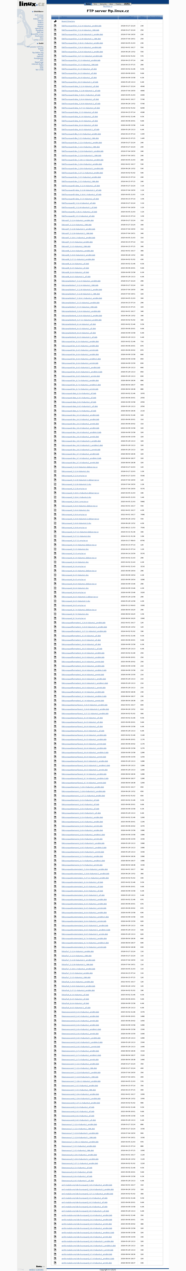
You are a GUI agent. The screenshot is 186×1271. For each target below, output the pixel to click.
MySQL (40, 54)
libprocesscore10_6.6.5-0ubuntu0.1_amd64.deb (81, 1038)
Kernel (40, 49)
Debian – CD (38, 19)
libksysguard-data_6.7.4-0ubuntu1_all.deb (79, 411)
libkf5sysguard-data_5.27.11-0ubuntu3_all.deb (81, 108)
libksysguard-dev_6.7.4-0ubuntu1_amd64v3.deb (81, 458)
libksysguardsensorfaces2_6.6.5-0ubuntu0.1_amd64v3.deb (86, 765)
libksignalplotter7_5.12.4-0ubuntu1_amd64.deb (81, 281)
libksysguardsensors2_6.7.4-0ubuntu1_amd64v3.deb (83, 861)
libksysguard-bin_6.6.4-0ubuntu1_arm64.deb (80, 363)
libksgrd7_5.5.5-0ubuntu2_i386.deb (76, 246)
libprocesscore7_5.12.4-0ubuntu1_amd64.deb (80, 1064)
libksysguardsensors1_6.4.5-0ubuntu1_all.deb (80, 804)
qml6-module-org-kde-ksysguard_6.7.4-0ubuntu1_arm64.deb (87, 1263)
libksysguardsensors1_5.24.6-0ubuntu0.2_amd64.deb (83, 791)
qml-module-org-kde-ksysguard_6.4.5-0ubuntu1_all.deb (84, 1202)
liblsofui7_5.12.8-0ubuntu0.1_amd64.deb (78, 960)
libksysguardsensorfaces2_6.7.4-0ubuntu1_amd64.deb (84, 774)
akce (111, 4)
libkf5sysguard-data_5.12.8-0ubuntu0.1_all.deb (81, 91)
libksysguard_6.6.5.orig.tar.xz (74, 605)
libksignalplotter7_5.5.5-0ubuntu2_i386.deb (79, 307)
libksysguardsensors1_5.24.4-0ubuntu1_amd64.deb (83, 787)
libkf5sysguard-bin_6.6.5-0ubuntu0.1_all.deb (80, 82)
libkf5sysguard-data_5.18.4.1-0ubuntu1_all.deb (81, 95)
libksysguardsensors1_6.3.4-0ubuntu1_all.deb (80, 800)
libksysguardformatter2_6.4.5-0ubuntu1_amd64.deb (83, 657)
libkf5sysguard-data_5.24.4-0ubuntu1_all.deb (80, 99)
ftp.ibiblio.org (37, 53)
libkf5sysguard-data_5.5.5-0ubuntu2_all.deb (80, 112)
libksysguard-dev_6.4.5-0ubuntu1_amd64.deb (80, 419)
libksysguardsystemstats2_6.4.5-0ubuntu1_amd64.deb (84, 904)
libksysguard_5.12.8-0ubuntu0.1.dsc (76, 484)
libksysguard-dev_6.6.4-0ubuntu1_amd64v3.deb (81, 432)
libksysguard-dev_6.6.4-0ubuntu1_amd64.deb (80, 428)
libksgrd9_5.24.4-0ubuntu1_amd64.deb (78, 251)
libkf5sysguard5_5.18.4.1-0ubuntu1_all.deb (79, 212)
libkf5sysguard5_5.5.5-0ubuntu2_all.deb (78, 216)
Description (155, 17)
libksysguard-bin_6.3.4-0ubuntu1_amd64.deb (80, 341)
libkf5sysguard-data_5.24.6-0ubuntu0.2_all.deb (81, 104)
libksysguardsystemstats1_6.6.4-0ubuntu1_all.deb (82, 891)
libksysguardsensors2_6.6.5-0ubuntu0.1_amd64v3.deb (84, 848)
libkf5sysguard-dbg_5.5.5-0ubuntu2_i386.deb (80, 138)
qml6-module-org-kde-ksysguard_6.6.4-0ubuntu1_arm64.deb (87, 1237)
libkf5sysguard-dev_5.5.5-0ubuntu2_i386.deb (80, 181)
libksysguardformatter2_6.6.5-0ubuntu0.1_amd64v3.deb (85, 683)
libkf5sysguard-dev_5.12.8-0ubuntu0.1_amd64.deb (82, 151)
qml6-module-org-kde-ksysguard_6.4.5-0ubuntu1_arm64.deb (87, 1224)
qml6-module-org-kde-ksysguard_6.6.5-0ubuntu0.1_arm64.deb (87, 1250)
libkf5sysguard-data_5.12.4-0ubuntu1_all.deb (80, 86)
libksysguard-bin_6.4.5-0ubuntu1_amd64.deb (80, 346)
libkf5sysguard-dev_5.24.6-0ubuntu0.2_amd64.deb (82, 168)
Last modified (127, 17)
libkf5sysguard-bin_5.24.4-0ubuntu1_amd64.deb (81, 47)
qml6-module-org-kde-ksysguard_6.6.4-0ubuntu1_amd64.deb (87, 1228)
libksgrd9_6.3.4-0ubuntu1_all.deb (75, 264)
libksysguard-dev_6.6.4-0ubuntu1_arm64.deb (80, 437)
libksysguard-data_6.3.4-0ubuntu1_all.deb (79, 393)
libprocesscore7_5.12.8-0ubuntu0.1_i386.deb (80, 1077)
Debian (40, 21)
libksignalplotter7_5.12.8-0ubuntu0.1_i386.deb (81, 294)
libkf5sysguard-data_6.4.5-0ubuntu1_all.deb (80, 121)
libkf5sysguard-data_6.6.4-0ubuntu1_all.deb (80, 125)
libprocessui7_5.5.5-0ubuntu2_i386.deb (78, 1150)
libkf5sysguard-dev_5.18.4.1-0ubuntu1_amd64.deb (82, 160)
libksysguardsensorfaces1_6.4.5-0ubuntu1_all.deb (82, 722)
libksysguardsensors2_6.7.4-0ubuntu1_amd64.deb (82, 856)
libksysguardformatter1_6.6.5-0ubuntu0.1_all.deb (82, 649)
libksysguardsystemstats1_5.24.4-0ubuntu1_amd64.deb (85, 869)
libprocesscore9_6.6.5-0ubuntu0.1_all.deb (79, 1120)
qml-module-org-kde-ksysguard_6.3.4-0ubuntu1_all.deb (84, 1198)
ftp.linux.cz (107, 6)
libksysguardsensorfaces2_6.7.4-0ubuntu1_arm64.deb (84, 783)
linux (88, 4)
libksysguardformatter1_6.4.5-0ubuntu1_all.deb (81, 640)
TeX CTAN (39, 70)
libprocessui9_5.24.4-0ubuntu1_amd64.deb (79, 1155)
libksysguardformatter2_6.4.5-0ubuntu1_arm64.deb (83, 662)
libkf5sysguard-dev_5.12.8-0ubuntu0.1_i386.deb (81, 156)
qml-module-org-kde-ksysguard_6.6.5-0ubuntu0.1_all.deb (85, 1211)
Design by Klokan (21, 1269)
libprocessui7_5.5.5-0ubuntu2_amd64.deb (79, 1146)
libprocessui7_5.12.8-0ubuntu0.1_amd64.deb (80, 1133)
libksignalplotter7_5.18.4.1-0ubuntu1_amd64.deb (82, 298)
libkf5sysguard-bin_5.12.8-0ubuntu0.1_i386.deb (81, 39)
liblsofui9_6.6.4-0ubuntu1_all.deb (75, 1003)
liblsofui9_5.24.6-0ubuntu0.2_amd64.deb (78, 986)
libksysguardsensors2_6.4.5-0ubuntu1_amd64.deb (82, 822)
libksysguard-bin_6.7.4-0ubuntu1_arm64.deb (80, 389)
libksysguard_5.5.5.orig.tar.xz (74, 553)
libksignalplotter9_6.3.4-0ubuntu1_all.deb (79, 324)
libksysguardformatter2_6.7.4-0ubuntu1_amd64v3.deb (84, 696)
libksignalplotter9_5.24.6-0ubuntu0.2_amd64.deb (82, 316)
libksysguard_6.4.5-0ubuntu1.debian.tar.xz (79, 571)
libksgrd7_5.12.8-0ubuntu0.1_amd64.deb (78, 229)
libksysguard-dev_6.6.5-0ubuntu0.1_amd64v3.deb (82, 445)
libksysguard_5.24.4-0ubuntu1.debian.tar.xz (80, 506)
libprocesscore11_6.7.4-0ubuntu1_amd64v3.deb (81, 1055)
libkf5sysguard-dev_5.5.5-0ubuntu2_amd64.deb (81, 177)
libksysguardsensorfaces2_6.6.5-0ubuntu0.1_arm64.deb (85, 770)
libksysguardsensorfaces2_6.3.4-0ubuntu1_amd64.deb (84, 735)
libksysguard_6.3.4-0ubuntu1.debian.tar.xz (79, 558)
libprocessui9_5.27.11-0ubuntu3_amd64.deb (80, 1163)
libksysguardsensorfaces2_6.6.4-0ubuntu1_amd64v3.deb (85, 752)
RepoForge (39, 62)
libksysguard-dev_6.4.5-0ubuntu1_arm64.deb (80, 424)
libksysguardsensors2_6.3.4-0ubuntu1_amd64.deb (82, 817)
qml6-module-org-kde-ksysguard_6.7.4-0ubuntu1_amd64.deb (87, 1254)
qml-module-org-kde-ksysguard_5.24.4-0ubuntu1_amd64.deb (87, 1185)
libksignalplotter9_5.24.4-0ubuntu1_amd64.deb (81, 311)
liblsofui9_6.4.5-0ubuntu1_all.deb (75, 999)
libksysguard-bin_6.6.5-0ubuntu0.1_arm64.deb (81, 376)
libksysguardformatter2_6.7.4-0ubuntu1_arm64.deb (83, 701)
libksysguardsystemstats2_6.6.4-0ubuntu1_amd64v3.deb (85, 917)
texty (95, 4)
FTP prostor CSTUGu (35, 47)
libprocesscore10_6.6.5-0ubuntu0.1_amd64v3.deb (82, 1042)
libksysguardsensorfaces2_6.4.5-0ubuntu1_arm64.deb (84, 744)
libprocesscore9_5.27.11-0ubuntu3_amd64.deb (81, 1103)
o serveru (39, 1269)
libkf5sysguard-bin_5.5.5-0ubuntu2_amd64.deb (81, 60)
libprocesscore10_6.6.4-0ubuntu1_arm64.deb (80, 1034)
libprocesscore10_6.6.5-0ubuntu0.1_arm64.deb (81, 1047)
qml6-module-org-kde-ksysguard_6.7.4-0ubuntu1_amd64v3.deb (88, 1259)
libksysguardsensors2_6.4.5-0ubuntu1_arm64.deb (82, 826)
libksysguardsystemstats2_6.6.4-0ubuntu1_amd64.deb (84, 913)
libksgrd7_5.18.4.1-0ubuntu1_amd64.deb (78, 238)
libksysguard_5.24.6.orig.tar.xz (74, 528)
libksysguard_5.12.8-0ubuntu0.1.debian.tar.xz (80, 480)
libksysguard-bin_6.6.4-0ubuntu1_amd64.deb (80, 354)
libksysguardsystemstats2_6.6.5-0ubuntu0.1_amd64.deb (85, 925)
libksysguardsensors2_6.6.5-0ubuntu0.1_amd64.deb (83, 843)
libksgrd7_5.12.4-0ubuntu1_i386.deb (76, 225)
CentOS (40, 17)
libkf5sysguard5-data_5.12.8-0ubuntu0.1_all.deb (81, 190)
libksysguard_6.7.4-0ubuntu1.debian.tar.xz (79, 610)
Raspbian (39, 30)
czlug (127, 4)
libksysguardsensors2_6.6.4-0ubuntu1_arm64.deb (82, 839)
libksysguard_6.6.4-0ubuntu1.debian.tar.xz (79, 584)
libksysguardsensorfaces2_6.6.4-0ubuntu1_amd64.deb (84, 748)
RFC (41, 60)
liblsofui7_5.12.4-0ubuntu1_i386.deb (76, 956)
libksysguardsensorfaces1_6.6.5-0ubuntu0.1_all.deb (83, 731)
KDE (41, 68)
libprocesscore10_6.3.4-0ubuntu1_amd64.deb (80, 1012)
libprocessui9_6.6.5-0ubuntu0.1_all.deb (78, 1181)
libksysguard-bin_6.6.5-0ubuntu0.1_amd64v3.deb (82, 372)
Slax (41, 38)
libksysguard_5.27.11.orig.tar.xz (75, 541)
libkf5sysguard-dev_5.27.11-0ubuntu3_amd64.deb (82, 173)
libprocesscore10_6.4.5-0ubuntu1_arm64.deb (80, 1021)
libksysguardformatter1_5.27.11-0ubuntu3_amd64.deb (84, 631)
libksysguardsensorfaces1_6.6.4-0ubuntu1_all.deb (82, 726)
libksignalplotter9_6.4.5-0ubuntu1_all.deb (79, 329)
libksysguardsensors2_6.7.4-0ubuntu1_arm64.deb (82, 865)
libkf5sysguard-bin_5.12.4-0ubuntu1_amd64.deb (81, 26)
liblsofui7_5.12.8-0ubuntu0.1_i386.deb (77, 964)
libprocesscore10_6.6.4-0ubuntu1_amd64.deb (80, 1025)
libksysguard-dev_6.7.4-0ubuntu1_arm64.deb (80, 463)
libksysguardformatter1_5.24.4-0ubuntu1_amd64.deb (83, 623)
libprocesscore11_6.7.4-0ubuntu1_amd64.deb (80, 1051)
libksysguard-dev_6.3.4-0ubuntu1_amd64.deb (80, 415)
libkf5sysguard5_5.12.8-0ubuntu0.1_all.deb (79, 207)
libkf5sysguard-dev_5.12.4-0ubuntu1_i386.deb (81, 147)
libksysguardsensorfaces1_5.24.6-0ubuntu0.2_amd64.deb (85, 709)
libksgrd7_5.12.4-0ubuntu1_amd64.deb (78, 220)
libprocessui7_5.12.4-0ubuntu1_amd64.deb (79, 1124)
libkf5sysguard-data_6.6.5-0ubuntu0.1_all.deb (80, 129)
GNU (41, 66)
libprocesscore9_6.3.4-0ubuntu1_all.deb (78, 1107)
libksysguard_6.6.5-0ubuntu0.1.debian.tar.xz (80, 597)
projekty (118, 4)
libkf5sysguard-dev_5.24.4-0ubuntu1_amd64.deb (82, 164)
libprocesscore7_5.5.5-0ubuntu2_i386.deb (79, 1090)
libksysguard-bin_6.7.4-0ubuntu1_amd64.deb (80, 380)
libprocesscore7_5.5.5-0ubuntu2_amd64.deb (80, 1086)
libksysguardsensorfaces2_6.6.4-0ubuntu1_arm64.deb (84, 757)
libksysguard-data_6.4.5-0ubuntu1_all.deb (79, 398)
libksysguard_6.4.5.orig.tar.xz (74, 579)
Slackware (39, 36)
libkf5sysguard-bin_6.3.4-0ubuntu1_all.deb (79, 69)
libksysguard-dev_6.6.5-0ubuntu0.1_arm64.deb (81, 450)
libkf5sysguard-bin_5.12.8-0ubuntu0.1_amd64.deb (82, 34)
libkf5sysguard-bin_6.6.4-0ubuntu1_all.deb (79, 78)
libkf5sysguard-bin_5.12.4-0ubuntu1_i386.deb (80, 30)
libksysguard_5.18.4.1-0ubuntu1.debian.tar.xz (80, 493)
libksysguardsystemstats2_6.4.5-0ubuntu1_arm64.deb (84, 908)
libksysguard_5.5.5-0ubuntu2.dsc (75, 549)
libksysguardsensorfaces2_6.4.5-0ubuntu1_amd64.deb (84, 739)
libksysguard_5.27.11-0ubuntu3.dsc (76, 536)
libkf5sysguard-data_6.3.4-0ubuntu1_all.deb (80, 117)
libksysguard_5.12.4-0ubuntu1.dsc (76, 471)
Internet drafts (37, 64)
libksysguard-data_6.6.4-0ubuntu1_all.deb (79, 402)
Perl (41, 51)
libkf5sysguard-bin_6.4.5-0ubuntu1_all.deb (79, 73)
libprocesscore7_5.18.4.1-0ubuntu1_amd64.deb (81, 1081)
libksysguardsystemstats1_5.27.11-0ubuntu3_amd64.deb (85, 878)
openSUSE (39, 28)
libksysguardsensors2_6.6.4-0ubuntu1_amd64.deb (82, 830)
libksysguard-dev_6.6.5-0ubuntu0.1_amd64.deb (81, 441)
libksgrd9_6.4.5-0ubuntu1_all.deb (75, 268)
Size (142, 17)
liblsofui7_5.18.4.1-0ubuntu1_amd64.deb (78, 969)
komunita (103, 4)
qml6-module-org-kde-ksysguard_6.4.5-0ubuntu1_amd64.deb (87, 1220)
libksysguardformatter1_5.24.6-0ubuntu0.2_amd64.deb (84, 627)
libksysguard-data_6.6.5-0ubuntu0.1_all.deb (80, 406)
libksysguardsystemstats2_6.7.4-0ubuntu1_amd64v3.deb (85, 943)
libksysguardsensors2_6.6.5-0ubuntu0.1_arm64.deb (83, 852)
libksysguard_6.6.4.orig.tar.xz (74, 592)
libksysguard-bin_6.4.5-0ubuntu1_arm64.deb (80, 350)
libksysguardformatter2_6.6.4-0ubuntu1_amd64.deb (83, 666)
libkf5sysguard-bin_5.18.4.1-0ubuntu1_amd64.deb (82, 43)
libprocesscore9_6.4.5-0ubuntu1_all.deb (78, 1111)
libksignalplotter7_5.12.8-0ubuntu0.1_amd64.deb (82, 290)
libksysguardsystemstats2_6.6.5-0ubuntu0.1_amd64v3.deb (86, 930)
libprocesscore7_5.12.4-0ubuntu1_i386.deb (79, 1068)
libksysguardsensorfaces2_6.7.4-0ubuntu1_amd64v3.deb (85, 778)
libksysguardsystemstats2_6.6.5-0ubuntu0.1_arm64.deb (85, 934)
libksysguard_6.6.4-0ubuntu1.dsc (75, 588)
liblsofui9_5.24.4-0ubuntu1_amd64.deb (78, 982)
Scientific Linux (37, 34)
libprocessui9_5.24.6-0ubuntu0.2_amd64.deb (80, 1159)
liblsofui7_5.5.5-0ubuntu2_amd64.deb (77, 973)
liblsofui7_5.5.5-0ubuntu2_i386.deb (76, 977)
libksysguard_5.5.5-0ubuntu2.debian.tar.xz (79, 545)
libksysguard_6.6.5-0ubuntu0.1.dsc (76, 601)
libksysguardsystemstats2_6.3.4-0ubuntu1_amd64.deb (84, 899)
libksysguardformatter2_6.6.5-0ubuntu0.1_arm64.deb (84, 688)
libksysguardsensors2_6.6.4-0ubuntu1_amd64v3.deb (83, 835)
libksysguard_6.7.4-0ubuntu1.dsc (75, 614)
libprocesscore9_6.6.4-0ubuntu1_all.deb (78, 1116)
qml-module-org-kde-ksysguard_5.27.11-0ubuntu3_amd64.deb (87, 1194)
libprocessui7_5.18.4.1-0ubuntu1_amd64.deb (80, 1142)
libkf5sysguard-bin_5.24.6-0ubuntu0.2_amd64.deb (82, 52)
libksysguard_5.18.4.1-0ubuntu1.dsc (76, 497)
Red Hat (40, 32)
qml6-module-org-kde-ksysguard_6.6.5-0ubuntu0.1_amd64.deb (88, 1241)
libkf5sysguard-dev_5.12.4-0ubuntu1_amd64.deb (82, 143)
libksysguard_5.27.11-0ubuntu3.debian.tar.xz (80, 532)
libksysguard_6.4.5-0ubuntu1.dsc (75, 575)
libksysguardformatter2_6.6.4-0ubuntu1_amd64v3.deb (84, 670)
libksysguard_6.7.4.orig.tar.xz (74, 618)
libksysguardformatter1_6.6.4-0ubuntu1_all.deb (81, 644)
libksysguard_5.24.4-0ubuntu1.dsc (76, 510)
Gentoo (40, 25)
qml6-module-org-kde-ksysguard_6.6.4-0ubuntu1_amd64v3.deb (88, 1233)
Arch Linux (39, 15)
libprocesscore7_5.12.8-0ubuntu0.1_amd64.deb (81, 1072)
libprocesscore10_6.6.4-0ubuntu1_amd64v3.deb (81, 1029)
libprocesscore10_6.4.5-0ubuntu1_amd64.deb (80, 1016)
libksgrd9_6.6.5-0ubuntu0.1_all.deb (76, 277)
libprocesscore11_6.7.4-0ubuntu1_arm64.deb (80, 1060)
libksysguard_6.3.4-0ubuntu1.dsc (75, 562)
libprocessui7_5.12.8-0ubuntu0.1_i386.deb (79, 1137)
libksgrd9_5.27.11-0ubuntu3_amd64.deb (78, 259)
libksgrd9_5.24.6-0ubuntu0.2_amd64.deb (78, 255)
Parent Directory (68, 21)
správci (32, 1269)
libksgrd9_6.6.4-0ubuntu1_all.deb (75, 272)
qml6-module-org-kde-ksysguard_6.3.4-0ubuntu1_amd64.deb (87, 1215)
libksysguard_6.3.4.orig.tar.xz (74, 566)
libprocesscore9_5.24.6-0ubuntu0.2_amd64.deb (81, 1099)
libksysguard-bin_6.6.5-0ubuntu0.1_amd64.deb (81, 367)
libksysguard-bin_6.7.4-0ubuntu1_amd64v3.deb (81, 385)
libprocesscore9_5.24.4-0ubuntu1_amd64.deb (80, 1094)
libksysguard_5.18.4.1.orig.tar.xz (75, 502)
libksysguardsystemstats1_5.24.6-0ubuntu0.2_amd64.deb (85, 874)
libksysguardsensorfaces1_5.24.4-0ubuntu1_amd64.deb (84, 705)
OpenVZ (40, 56)
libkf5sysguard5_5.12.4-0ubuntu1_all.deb (79, 203)
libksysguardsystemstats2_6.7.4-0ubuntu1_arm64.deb (84, 947)
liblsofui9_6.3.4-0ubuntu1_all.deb (75, 995)
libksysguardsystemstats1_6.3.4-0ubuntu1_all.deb (82, 882)
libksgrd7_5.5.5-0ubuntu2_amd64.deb (77, 242)
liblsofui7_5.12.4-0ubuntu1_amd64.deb (78, 951)
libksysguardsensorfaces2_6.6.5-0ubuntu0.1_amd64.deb (85, 761)
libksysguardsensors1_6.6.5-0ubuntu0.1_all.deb (81, 813)
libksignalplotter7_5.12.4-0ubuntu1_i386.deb (80, 285)
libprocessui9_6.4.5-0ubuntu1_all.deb (77, 1172)
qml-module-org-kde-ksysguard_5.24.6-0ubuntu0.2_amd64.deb (88, 1189)
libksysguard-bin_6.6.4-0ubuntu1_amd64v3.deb (81, 359)
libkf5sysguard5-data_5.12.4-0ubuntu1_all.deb (81, 186)
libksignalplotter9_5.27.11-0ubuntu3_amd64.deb (81, 320)
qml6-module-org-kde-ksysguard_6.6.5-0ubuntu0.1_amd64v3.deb (89, 1246)
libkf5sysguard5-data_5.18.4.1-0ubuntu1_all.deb (81, 194)
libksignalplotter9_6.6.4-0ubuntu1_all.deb (79, 333)
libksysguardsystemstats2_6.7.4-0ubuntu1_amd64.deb (84, 938)
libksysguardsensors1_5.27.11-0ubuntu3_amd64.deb (83, 796)
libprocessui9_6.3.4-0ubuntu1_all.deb (77, 1168)
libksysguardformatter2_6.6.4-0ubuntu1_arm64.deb (83, 675)
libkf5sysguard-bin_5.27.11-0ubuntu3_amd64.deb (82, 56)
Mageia (40, 26)
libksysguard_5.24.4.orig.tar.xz (74, 514)
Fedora (40, 23)
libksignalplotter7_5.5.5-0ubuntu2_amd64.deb (80, 303)
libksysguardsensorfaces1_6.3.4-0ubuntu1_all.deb (82, 718)
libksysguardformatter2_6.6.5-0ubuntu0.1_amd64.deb (84, 679)
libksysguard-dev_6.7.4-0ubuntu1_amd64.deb (80, 454)
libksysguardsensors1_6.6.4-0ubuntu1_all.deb (80, 809)
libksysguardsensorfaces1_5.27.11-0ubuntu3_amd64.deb (85, 714)
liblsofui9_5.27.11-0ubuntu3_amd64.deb (78, 990)
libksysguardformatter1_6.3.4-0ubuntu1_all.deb (81, 636)
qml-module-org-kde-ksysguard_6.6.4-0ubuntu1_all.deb (84, 1207)
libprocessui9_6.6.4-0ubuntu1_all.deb (77, 1176)
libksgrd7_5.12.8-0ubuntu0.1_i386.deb (77, 233)
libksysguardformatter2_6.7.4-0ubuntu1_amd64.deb (83, 692)
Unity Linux (38, 40)
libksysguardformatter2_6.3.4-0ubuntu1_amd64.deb (83, 653)
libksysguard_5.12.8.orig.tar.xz (74, 489)
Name (64, 17)
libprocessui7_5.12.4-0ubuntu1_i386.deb (78, 1129)
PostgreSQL (38, 58)
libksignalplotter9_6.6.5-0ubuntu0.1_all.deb (79, 337)
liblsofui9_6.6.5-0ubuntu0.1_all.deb (76, 1008)
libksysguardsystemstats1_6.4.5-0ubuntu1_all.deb (82, 887)
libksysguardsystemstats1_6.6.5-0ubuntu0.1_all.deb (83, 895)
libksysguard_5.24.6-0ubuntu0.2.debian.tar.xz (80, 519)
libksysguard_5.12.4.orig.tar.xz (74, 476)
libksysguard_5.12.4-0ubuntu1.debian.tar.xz (80, 467)
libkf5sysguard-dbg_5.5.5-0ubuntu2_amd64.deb (81, 134)
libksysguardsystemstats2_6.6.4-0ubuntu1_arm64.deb (84, 921)
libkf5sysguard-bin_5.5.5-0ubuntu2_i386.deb (80, 65)
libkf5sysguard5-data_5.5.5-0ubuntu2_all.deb (80, 199)
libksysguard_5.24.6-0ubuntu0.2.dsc (76, 523)
